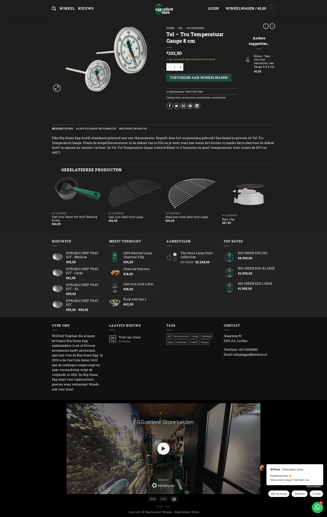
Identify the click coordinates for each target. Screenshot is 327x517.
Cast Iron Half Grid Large (126, 217)
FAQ (168, 506)
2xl (180, 28)
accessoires (195, 28)
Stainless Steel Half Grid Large (186, 217)
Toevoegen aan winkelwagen (199, 77)
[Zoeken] (54, 8)
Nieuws (85, 8)
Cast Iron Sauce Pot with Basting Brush (74, 218)
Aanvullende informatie (96, 128)
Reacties (124, 341)
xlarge (204, 342)
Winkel (67, 8)
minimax (181, 342)
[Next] (275, 204)
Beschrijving (62, 128)
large (195, 336)
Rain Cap (228, 219)
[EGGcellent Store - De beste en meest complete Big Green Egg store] (163, 8)
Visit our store (129, 337)
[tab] (62, 128)
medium (206, 336)
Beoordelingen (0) (133, 128)
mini (170, 342)
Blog (159, 506)
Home (170, 28)
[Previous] (52, 204)
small (193, 342)
